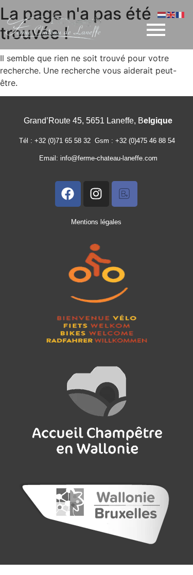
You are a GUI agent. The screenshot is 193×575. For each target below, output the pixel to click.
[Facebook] (68, 194)
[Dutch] (162, 14)
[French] (180, 14)
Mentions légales (96, 222)
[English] (171, 14)
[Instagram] (96, 194)
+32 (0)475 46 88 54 (147, 141)
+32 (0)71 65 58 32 (64, 141)
